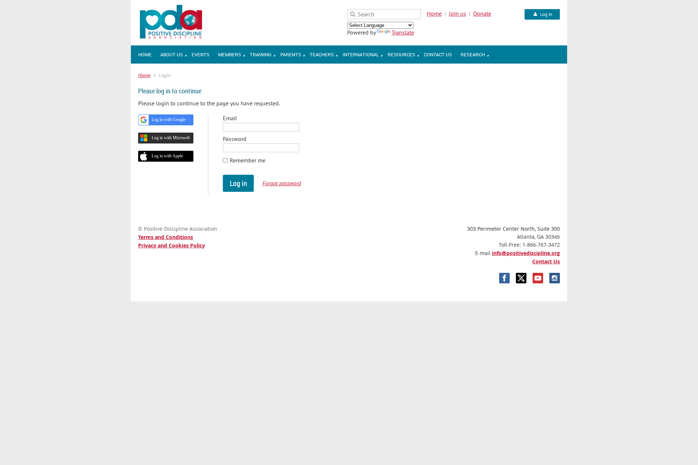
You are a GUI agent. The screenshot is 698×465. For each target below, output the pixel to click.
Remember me (247, 160)
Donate (482, 13)
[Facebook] (504, 278)
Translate (403, 32)
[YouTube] (538, 278)
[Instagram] (554, 278)
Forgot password (281, 183)
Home (434, 13)
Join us (457, 13)
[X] (521, 278)
